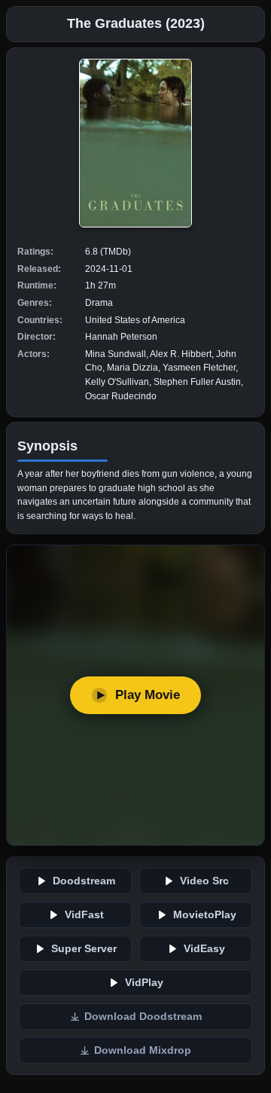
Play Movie (147, 695)
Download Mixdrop (142, 1050)
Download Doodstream (143, 1016)
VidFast (84, 915)
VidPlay (144, 982)
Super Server (84, 948)
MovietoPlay (204, 915)
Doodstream (84, 881)
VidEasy (204, 948)
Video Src (204, 881)
